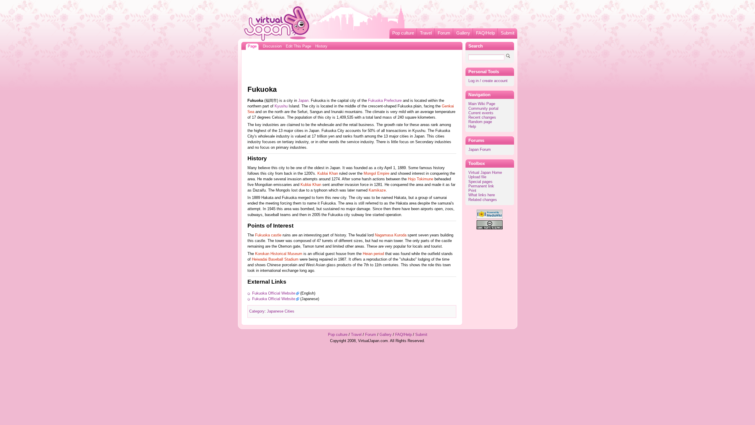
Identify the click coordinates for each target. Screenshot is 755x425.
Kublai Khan (327, 173)
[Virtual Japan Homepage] (277, 23)
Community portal (483, 109)
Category (257, 311)
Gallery (463, 33)
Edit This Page (298, 46)
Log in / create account (488, 81)
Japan (303, 101)
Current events (480, 113)
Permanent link (481, 186)
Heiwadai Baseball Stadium (275, 259)
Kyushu (281, 106)
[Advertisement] (351, 66)
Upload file (477, 177)
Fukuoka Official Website (273, 293)
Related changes (482, 200)
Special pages (480, 182)
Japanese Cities (280, 311)
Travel (426, 33)
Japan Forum (479, 150)
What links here (481, 195)
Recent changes (482, 117)
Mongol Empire (376, 173)
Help (472, 127)
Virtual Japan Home (485, 173)
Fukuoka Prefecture (385, 101)
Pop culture (403, 33)
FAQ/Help (485, 33)
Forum (444, 33)
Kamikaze (377, 190)
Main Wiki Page (481, 104)
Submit (507, 33)
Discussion (272, 46)
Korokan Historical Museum (278, 254)
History (321, 46)
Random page (480, 122)
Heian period (373, 254)
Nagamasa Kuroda (390, 235)
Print (472, 191)
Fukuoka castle (268, 235)
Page (252, 46)
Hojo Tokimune (420, 179)
